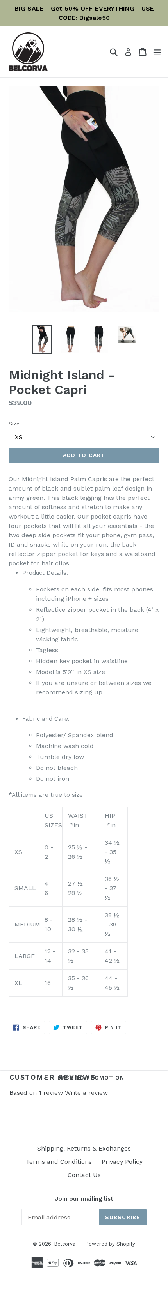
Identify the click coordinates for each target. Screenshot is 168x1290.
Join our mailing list (84, 1198)
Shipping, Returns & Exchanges (84, 1148)
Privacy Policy (122, 1161)
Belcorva (64, 1244)
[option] (41, 339)
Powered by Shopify (110, 1244)
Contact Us (84, 1175)
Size (14, 423)
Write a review (86, 1092)
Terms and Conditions (59, 1161)
